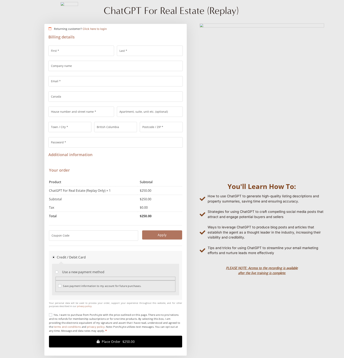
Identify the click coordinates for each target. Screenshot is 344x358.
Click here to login (95, 28)
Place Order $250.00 (118, 341)
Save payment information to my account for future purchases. (102, 286)
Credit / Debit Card (71, 257)
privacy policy (84, 306)
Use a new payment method (83, 272)
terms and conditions (67, 326)
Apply (162, 235)
